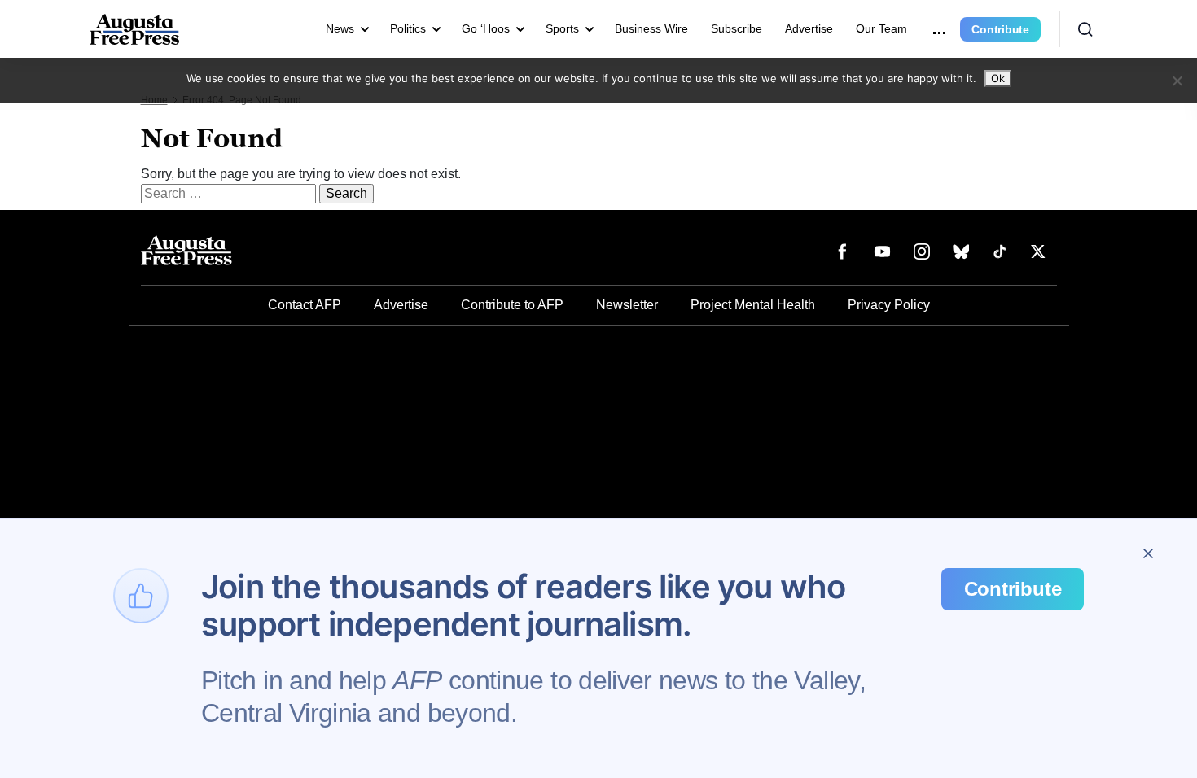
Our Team (881, 28)
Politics (408, 28)
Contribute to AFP (512, 305)
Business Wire (651, 28)
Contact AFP (304, 305)
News (340, 28)
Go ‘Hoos (486, 28)
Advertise (809, 28)
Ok (998, 78)
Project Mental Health (753, 305)
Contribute (1000, 29)
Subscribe (736, 28)
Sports (562, 28)
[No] (1176, 80)
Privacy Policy (889, 305)
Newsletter (627, 305)
